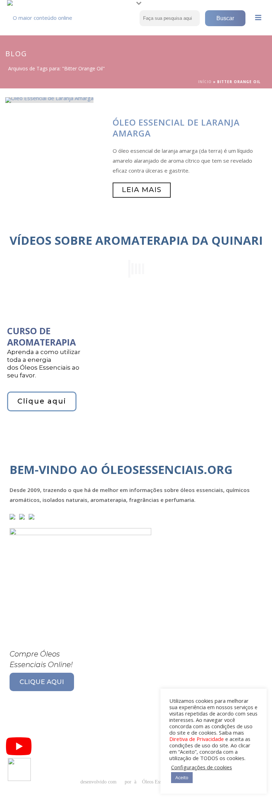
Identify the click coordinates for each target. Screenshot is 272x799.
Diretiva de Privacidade (196, 738)
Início (205, 81)
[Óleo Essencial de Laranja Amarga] (49, 99)
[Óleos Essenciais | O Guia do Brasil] (42, 16)
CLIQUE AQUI (41, 682)
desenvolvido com (99, 781)
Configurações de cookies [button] (201, 767)
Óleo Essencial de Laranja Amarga (176, 127)
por (129, 781)
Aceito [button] (181, 777)
